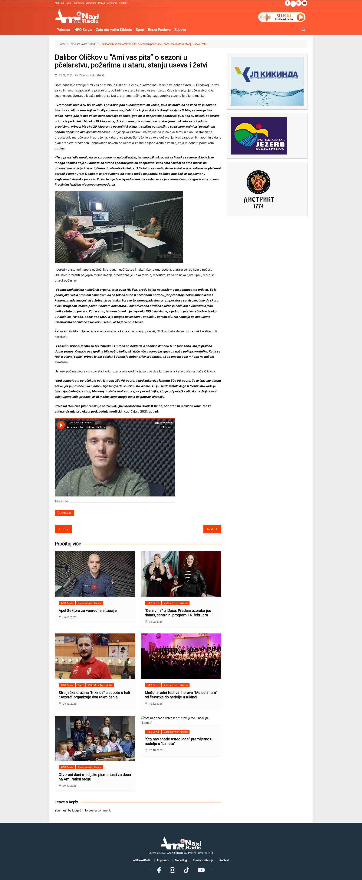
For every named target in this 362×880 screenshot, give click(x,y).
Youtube (304, 3)
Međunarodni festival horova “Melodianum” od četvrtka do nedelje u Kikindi (181, 694)
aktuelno (66, 512)
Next (210, 529)
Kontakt (123, 3)
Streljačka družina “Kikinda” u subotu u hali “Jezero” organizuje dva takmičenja (94, 694)
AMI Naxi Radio (63, 3)
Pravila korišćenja (107, 3)
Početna (63, 29)
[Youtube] (201, 870)
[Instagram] (172, 870)
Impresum (78, 3)
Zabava (180, 29)
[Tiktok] (186, 870)
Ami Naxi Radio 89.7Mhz (180, 853)
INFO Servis (83, 29)
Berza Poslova (159, 29)
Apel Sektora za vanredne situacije (88, 610)
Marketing (91, 3)
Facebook (287, 3)
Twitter (293, 4)
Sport (140, 29)
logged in (78, 810)
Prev (65, 529)
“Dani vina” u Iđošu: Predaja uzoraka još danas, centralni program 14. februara (178, 612)
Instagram (299, 3)
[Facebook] (159, 870)
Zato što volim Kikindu (114, 29)
